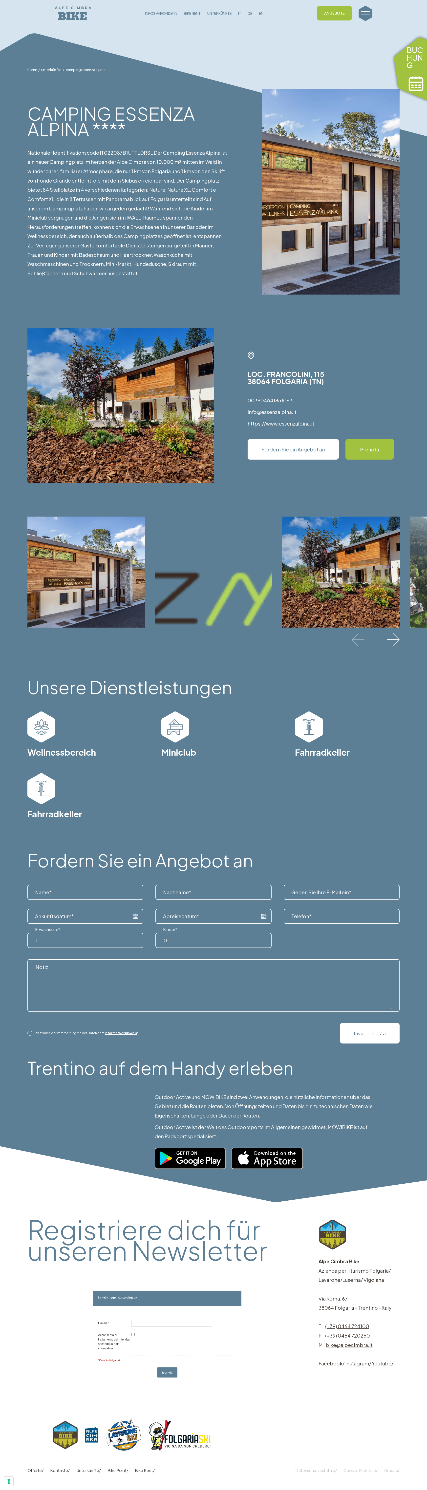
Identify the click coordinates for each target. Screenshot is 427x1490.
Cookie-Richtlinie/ (360, 1470)
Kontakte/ (60, 1470)
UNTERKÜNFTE (219, 13)
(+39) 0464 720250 (347, 1335)
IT (239, 13)
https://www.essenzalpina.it (281, 423)
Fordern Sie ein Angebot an (293, 449)
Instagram (357, 1363)
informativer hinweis (121, 1033)
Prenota (369, 449)
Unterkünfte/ (88, 1470)
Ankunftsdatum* (54, 916)
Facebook (330, 1363)
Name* (43, 892)
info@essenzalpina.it (272, 412)
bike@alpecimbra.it (349, 1345)
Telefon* (301, 916)
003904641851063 (270, 400)
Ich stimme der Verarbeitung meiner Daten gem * (87, 1033)
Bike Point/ (117, 1470)
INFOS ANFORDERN (161, 13)
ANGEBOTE (334, 13)
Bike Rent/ (145, 1470)
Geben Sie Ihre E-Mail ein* (321, 892)
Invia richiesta (370, 1033)
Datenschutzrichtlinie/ (316, 1470)
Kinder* (170, 929)
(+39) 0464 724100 (347, 1326)
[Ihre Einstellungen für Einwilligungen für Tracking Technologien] (8, 1481)
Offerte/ (35, 1470)
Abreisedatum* (181, 916)
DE (250, 13)
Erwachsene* (47, 929)
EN (261, 13)
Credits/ (392, 1470)
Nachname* (177, 892)
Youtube (381, 1363)
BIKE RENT (192, 13)
